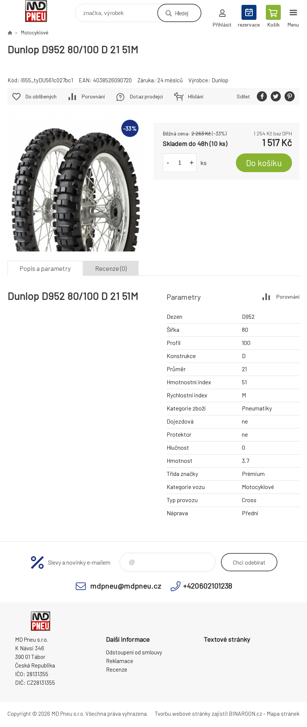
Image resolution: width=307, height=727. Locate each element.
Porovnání (93, 96)
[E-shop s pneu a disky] (9, 32)
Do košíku (264, 163)
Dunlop (220, 80)
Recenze (116, 669)
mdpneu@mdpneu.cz (125, 585)
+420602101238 (207, 585)
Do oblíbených (41, 96)
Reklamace (119, 660)
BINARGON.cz (245, 713)
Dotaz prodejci (146, 96)
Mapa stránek (283, 713)
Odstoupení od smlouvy (134, 652)
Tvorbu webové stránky (182, 713)
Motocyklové (34, 33)
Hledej (181, 12)
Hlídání (195, 96)
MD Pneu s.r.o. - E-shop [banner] (40, 11)
